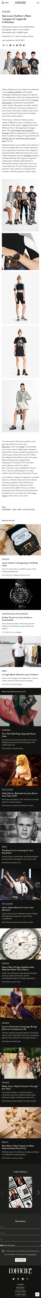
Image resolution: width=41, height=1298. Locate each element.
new (19, 510)
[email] (3, 46)
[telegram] (23, 46)
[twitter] (17, 46)
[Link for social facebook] (18, 1279)
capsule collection (14, 92)
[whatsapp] (20, 46)
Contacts (20, 1284)
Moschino (6, 447)
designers (6, 510)
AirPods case (7, 138)
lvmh (14, 510)
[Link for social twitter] (14, 1279)
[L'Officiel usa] (20, 2)
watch (25, 125)
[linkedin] (13, 46)
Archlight (27, 156)
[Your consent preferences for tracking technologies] (37, 1294)
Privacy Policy (31, 1254)
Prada (21, 447)
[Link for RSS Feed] (27, 1279)
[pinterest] (10, 46)
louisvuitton (29, 510)
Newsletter (20, 1288)
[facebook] (7, 46)
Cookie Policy (20, 1294)
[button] (38, 1192)
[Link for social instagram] (23, 1279)
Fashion (6, 11)
